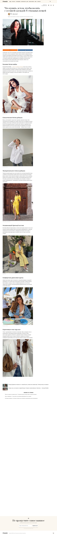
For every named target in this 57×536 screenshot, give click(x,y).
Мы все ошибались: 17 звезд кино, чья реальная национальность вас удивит (18, 396)
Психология (23, 1)
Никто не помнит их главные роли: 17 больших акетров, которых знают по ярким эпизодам (20, 394)
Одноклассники (53, 5)
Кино (35, 1)
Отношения (18, 1)
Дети (27, 1)
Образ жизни (31, 1)
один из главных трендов (17, 66)
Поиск (50, 1)
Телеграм (49, 5)
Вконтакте (51, 5)
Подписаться (35, 525)
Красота (13, 1)
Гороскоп (39, 1)
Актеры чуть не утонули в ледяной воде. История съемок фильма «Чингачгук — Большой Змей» (28, 388)
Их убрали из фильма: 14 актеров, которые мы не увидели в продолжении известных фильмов (21, 398)
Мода (10, 1)
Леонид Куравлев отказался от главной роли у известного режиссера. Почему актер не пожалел (28, 384)
